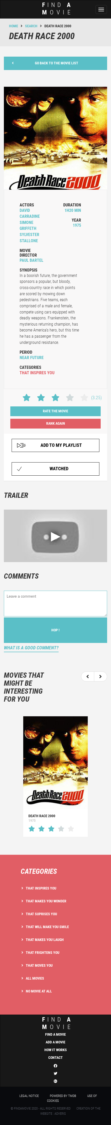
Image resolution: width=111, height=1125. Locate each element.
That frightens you (42, 952)
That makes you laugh (45, 940)
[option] (55, 776)
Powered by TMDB (63, 1096)
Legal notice (29, 1096)
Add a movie (55, 1042)
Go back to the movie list (56, 63)
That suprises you (41, 914)
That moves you (39, 965)
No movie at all (39, 991)
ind (58, 8)
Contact (55, 1058)
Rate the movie (55, 411)
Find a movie (55, 1034)
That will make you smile (47, 927)
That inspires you (41, 888)
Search (31, 26)
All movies (35, 978)
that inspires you (37, 372)
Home (13, 26)
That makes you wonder (46, 901)
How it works (55, 1050)
